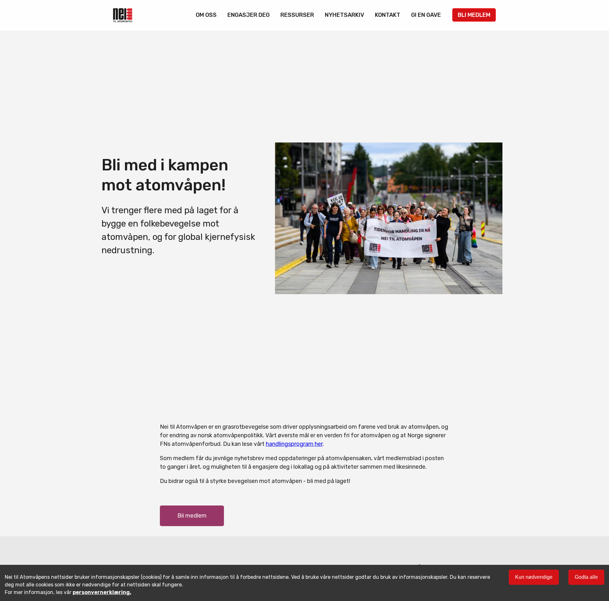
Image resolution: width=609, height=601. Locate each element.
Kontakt (387, 14)
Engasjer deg (248, 14)
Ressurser (297, 14)
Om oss (206, 14)
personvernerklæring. (102, 592)
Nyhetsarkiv (344, 14)
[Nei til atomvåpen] (123, 15)
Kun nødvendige (534, 577)
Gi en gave (426, 14)
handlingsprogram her (294, 443)
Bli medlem (474, 14)
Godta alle (586, 577)
